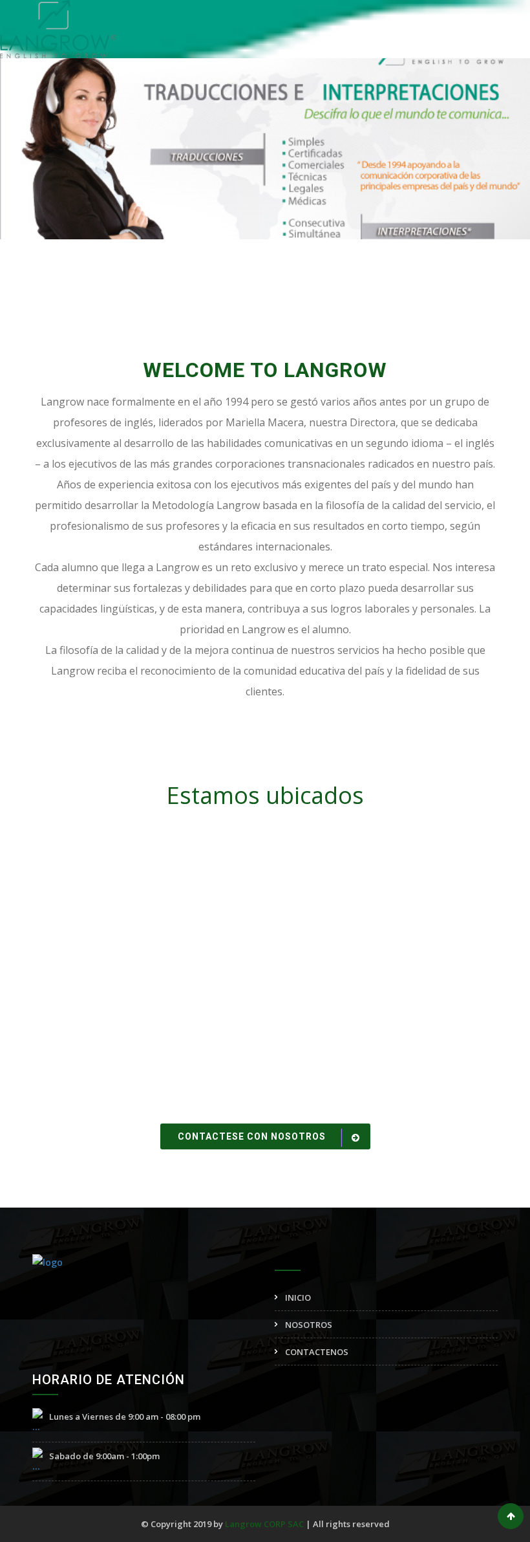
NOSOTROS (308, 1324)
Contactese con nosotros (253, 1136)
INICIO (298, 1297)
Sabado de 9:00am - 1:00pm (104, 1456)
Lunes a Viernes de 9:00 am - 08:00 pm (124, 1416)
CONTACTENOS (316, 1352)
